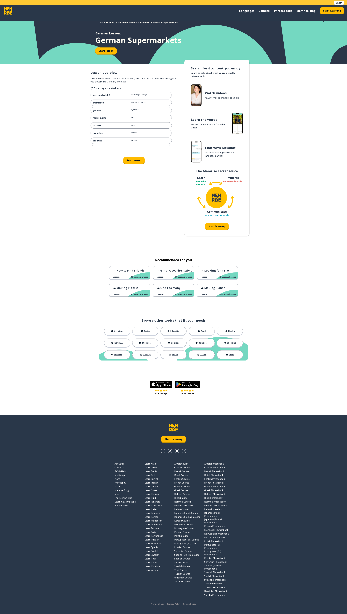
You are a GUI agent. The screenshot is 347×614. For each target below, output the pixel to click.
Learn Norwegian (153, 524)
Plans (117, 478)
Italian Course (181, 509)
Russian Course (182, 547)
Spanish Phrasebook (214, 572)
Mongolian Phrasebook (216, 529)
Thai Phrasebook (213, 583)
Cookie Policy (189, 604)
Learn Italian (150, 509)
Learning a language (125, 501)
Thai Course (180, 570)
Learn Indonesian (153, 505)
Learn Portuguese (153, 535)
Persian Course (182, 532)
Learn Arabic (150, 463)
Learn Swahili (151, 551)
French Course (181, 482)
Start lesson (106, 50)
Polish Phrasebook (214, 541)
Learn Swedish (151, 554)
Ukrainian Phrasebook (215, 591)
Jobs (117, 494)
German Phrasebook (214, 486)
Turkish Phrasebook (214, 587)
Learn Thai (150, 558)
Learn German (106, 22)
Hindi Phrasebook (213, 497)
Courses (264, 11)
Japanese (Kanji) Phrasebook (212, 514)
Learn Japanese (152, 513)
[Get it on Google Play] (187, 384)
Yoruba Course (182, 581)
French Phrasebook (214, 482)
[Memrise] (8, 10)
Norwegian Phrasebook (216, 533)
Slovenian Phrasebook (215, 561)
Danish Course (181, 471)
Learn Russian (151, 539)
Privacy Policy (173, 604)
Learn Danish (151, 471)
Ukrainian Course (183, 577)
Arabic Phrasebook (214, 463)
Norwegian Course (184, 528)
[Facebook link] (163, 451)
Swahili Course (181, 562)
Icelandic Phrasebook (215, 501)
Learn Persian (151, 528)
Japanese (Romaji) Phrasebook (213, 521)
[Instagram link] (184, 451)
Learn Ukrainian (152, 566)
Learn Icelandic (152, 501)
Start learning (216, 226)
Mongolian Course (183, 524)
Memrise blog (306, 11)
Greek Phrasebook (213, 490)
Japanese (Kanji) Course (186, 513)
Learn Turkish (151, 562)
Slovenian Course (183, 551)
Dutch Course (181, 475)
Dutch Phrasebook (213, 475)
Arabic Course (181, 463)
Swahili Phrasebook (214, 576)
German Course (126, 22)
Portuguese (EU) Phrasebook (212, 553)
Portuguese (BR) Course (186, 539)
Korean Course (182, 520)
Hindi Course (180, 497)
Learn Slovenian (152, 543)
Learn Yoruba (151, 570)
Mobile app (120, 475)
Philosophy (120, 482)
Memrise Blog (122, 490)
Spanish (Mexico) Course (186, 554)
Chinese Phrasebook (214, 467)
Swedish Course (182, 566)
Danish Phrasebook (214, 471)
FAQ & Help (120, 471)
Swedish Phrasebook (215, 579)
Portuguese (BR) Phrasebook (212, 546)
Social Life (144, 22)
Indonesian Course (184, 505)
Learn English (151, 478)
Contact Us (120, 467)
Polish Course (181, 535)
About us (119, 463)
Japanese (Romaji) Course (187, 516)
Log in (339, 2)
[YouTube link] (177, 451)
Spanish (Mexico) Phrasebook (212, 567)
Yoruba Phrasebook (214, 595)
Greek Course (181, 490)
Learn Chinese (151, 467)
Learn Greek (150, 490)
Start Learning (332, 10)
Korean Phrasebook (214, 526)
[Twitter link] (170, 451)
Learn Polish (150, 532)
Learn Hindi (150, 497)
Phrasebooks (283, 11)
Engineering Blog (123, 497)
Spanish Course (182, 558)
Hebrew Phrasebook (214, 494)
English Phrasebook (214, 478)
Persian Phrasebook (214, 537)
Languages (246, 11)
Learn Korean (151, 516)
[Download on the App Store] (161, 384)
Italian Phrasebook (214, 509)
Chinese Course (182, 467)
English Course (182, 478)
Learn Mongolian (153, 520)
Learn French (151, 482)
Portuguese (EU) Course (186, 543)
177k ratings (161, 393)
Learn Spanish (151, 547)
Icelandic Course (182, 501)
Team (117, 486)
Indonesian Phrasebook (216, 505)
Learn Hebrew (151, 494)
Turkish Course (182, 573)
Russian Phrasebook (214, 558)
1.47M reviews (187, 393)
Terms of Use (157, 604)
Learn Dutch (150, 475)
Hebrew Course (182, 494)
